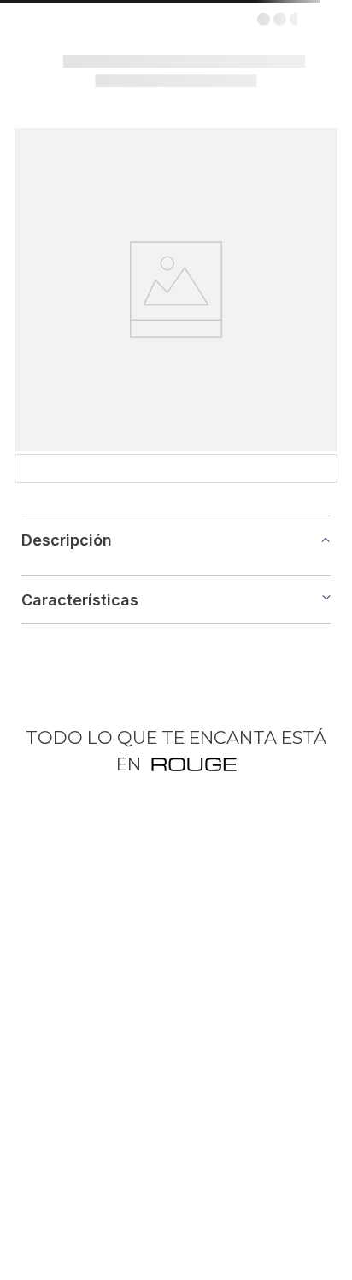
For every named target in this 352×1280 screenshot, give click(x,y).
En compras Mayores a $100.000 (264, 25)
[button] (176, 683)
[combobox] (176, 118)
